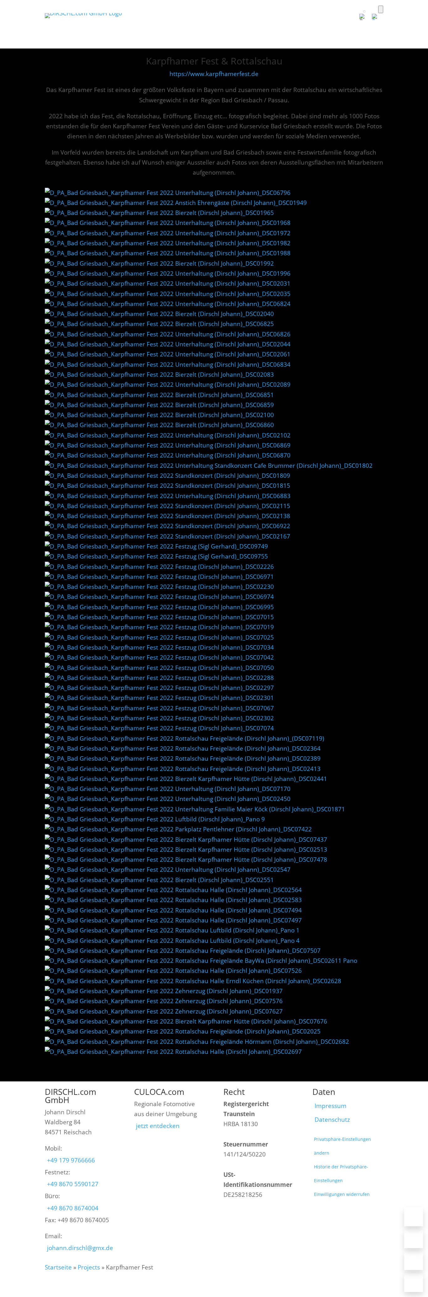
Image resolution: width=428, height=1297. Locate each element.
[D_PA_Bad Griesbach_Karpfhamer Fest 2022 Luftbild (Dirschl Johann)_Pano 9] (155, 819)
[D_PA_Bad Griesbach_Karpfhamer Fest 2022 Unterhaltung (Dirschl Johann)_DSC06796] (167, 193)
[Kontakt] (413, 1282)
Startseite (58, 1267)
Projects (89, 1267)
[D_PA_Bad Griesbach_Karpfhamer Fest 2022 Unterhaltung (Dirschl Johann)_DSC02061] (167, 354)
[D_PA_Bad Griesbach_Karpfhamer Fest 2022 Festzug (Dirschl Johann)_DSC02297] (159, 688)
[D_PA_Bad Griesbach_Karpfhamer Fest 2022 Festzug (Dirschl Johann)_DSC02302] (159, 718)
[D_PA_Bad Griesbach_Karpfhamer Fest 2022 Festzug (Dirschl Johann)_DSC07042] (159, 657)
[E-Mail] (413, 1238)
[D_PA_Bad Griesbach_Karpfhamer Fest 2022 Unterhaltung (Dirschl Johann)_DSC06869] (167, 445)
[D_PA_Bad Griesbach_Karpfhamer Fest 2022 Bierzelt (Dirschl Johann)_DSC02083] (159, 374)
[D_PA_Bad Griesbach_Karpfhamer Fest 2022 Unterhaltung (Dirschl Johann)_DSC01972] (167, 233)
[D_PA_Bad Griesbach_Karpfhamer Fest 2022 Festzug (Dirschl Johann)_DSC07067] (159, 708)
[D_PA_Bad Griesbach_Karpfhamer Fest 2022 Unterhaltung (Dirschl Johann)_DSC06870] (167, 455)
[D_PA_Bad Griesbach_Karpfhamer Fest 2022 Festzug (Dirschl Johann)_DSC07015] (159, 617)
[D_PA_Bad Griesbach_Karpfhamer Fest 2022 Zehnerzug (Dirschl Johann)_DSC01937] (164, 991)
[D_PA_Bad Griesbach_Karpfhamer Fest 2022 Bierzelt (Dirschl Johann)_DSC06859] (159, 405)
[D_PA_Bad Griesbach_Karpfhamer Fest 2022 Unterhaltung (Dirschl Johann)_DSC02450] (167, 799)
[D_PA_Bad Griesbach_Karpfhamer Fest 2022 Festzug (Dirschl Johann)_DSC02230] (159, 587)
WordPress (237, 25)
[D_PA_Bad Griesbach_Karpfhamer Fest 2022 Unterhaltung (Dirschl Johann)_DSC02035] (167, 294)
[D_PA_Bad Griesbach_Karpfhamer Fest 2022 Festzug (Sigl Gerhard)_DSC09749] (156, 546)
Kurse (321, 25)
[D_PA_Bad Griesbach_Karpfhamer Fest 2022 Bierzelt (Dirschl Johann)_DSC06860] (159, 425)
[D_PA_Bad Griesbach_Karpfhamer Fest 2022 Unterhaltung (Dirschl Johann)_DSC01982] (167, 243)
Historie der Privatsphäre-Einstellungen (341, 1173)
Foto (183, 25)
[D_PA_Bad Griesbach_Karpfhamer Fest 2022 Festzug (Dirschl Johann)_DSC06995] (159, 607)
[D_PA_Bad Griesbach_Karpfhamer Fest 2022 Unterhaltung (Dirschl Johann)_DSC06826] (167, 334)
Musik (294, 25)
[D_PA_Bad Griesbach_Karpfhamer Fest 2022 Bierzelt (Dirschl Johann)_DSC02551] (159, 880)
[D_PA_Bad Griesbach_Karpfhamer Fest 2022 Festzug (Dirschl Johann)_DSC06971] (159, 577)
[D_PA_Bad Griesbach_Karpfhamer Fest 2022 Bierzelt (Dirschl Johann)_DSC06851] (159, 395)
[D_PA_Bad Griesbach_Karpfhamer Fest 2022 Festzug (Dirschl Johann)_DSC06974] (159, 597)
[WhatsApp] (413, 1260)
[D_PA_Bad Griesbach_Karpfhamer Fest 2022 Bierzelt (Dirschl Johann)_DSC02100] (159, 415)
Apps (206, 25)
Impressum (331, 1106)
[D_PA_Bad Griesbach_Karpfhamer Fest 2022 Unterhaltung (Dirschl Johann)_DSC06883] (167, 496)
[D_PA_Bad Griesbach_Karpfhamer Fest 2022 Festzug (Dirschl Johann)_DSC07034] (159, 647)
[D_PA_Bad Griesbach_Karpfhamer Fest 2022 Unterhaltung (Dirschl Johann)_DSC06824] (167, 304)
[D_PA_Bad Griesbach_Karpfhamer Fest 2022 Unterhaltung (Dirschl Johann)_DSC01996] (167, 273)
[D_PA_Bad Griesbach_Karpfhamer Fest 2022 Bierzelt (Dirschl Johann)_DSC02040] (159, 314)
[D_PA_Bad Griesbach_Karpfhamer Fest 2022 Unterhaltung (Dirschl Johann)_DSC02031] (167, 283)
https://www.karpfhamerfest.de (214, 74)
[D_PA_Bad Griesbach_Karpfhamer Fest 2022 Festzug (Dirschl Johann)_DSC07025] (159, 637)
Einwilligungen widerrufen (342, 1194)
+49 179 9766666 (71, 1160)
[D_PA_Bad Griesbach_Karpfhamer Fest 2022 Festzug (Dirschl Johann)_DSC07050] (159, 668)
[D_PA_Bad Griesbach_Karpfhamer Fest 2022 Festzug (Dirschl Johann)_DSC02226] (159, 567)
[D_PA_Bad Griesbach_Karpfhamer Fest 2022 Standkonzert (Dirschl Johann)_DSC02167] (167, 536)
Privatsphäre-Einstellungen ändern (342, 1146)
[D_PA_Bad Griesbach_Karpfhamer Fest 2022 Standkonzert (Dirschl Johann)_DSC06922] (167, 526)
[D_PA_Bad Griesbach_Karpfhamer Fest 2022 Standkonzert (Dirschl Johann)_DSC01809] (167, 476)
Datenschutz (332, 1120)
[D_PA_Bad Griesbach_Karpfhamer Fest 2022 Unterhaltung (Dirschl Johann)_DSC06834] (167, 364)
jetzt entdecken (158, 1126)
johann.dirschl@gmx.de (80, 1248)
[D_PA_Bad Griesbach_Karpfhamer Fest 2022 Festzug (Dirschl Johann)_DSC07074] (159, 728)
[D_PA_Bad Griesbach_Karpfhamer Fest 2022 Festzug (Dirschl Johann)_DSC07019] (159, 627)
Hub (344, 25)
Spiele (268, 25)
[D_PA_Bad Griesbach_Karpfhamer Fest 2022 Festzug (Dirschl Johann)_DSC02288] (159, 678)
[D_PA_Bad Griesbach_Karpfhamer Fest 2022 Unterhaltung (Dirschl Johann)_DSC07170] (167, 789)
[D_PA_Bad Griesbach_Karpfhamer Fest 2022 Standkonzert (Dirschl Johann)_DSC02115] (167, 506)
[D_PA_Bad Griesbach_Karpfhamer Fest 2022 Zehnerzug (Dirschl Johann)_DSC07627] (164, 1011)
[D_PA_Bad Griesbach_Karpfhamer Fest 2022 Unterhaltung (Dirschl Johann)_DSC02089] (167, 384)
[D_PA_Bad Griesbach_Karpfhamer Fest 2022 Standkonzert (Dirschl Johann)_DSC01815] (167, 486)
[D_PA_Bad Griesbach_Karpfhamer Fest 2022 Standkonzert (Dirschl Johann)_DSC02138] (167, 516)
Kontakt (371, 25)
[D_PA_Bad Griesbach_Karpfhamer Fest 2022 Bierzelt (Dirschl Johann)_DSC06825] (159, 324)
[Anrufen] (413, 1217)
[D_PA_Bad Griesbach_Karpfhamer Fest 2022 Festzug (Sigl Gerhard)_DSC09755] (156, 556)
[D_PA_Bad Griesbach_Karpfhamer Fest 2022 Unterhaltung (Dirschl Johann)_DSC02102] (167, 435)
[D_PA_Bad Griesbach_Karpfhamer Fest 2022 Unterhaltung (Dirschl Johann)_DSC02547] (167, 870)
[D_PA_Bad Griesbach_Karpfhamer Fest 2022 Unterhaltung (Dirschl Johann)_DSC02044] (167, 344)
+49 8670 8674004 (72, 1208)
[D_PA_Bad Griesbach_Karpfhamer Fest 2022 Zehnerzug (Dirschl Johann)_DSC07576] (164, 1001)
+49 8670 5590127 (72, 1184)
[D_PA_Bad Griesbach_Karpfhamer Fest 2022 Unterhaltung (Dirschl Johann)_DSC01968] (167, 223)
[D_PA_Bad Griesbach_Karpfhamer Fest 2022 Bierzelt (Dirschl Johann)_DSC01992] (159, 263)
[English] (377, 17)
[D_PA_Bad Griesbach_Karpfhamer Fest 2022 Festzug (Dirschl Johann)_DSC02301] (159, 698)
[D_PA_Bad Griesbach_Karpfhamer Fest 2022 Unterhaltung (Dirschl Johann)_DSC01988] (167, 253)
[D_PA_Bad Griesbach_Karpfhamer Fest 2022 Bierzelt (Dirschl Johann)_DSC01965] (159, 213)
